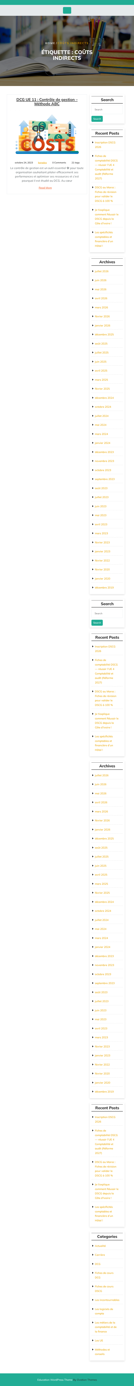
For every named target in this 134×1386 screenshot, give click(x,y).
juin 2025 (100, 361)
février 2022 (102, 560)
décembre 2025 (104, 334)
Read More (45, 187)
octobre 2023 (103, 470)
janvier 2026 (102, 325)
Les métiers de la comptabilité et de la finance (106, 1327)
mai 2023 (100, 515)
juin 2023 (100, 506)
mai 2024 (100, 424)
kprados (42, 162)
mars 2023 (101, 533)
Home (50, 43)
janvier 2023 (102, 551)
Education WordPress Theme (67, 1379)
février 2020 (102, 569)
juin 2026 (100, 280)
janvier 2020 (102, 578)
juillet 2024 (102, 416)
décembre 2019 (104, 587)
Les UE (99, 1340)
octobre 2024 (103, 406)
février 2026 (102, 316)
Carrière (100, 1254)
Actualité (100, 1246)
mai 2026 (100, 289)
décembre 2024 (104, 397)
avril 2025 (101, 370)
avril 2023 (101, 524)
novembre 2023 (104, 461)
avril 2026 (101, 298)
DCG (97, 1264)
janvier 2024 (102, 443)
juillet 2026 (102, 271)
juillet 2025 (102, 352)
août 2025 (101, 343)
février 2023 (102, 542)
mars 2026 (101, 307)
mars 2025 (101, 379)
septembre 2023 (105, 479)
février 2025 (102, 388)
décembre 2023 (104, 452)
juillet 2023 (102, 497)
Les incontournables (107, 1300)
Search (97, 118)
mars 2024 (101, 434)
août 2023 (101, 488)
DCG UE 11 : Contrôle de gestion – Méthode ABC (47, 101)
